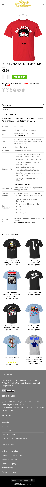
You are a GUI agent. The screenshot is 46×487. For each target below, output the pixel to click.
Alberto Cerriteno (26, 484)
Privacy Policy (7, 467)
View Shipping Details (22, 184)
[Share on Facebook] (7, 90)
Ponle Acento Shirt (34, 293)
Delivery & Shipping (10, 451)
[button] (3, 3)
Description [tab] (7, 106)
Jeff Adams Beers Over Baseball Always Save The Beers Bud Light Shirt (34, 359)
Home (20, 11)
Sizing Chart (7, 426)
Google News (7, 385)
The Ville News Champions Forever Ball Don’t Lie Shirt (11, 294)
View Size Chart (20, 136)
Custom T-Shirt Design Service (14, 438)
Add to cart (19, 77)
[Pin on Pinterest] (19, 90)
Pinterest (20, 383)
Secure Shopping (9, 463)
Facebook (35, 380)
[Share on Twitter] (11, 90)
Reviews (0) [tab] (7, 109)
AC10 (9, 85)
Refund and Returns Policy (12, 455)
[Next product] (21, 14)
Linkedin (28, 383)
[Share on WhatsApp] (3, 90)
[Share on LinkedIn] (23, 90)
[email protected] (16, 404)
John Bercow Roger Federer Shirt (34, 262)
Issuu (34, 383)
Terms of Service (9, 472)
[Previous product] (25, 14)
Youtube (11, 383)
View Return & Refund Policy (24, 222)
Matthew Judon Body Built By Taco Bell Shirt (12, 262)
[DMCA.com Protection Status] (8, 390)
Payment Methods (9, 459)
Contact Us (6, 430)
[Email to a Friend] (15, 90)
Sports (26, 11)
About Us (5, 422)
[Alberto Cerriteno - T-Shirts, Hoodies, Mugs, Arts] (23, 4)
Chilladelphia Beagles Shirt (12, 358)
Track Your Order (9, 434)
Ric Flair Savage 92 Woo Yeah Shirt (34, 327)
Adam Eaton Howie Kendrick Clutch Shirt (11, 327)
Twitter (5, 383)
